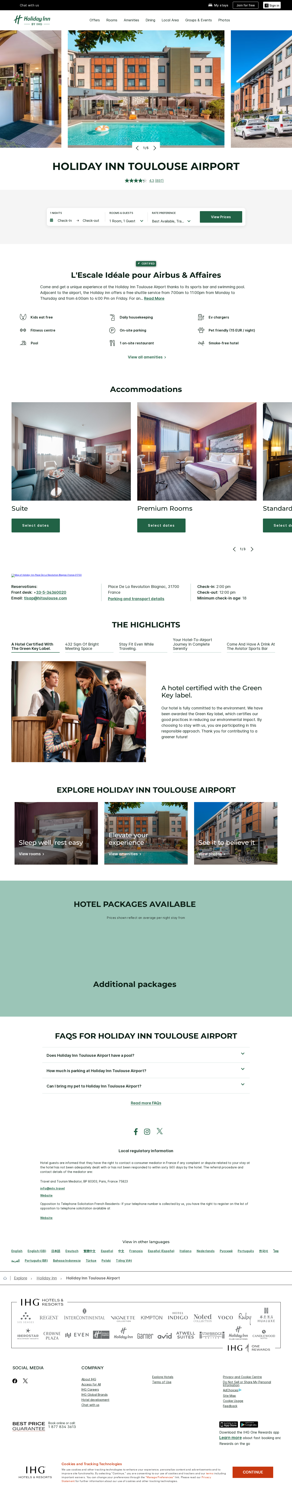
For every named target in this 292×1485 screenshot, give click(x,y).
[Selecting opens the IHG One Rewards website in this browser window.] (249, 1348)
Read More (154, 298)
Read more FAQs (146, 1103)
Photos (224, 20)
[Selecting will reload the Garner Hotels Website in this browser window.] (145, 1335)
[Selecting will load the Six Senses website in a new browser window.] (26, 1317)
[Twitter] (25, 1381)
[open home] (6, 1278)
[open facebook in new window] (133, 1132)
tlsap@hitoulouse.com (45, 598)
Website (46, 1195)
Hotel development (95, 1400)
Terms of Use (161, 1382)
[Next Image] (154, 148)
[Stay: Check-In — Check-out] (75, 220)
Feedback (230, 1406)
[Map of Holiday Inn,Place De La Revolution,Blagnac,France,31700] (46, 575)
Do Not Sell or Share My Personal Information (247, 1383)
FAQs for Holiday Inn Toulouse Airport (146, 1036)
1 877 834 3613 (62, 1427)
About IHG (88, 1379)
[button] (272, 5)
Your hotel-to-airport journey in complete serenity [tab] (192, 644)
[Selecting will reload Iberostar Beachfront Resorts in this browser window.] (28, 1335)
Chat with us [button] (29, 5)
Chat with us (90, 1405)
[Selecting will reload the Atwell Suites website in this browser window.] (185, 1335)
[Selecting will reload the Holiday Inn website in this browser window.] (123, 1335)
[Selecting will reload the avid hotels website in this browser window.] (165, 1335)
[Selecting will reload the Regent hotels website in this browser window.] (49, 1317)
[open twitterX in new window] (157, 1132)
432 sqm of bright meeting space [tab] (82, 646)
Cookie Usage (233, 1401)
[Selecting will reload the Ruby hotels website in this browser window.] (245, 1317)
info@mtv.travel (52, 1188)
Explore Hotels (162, 1377)
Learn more (230, 1437)
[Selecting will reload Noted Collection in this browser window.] (203, 1317)
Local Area (170, 20)
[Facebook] (15, 1381)
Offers (95, 20)
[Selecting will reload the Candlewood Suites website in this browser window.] (263, 1335)
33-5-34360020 (51, 592)
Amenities (131, 20)
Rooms (111, 20)
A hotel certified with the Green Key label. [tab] (32, 646)
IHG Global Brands (94, 1394)
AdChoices (230, 1390)
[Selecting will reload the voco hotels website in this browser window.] (225, 1317)
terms (210, 1473)
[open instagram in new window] (145, 1132)
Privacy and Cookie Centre (242, 1377)
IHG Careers (90, 1389)
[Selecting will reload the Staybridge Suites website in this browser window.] (212, 1335)
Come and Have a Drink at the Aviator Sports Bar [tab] (251, 646)
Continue (253, 1472)
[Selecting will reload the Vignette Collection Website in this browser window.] (123, 1317)
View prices (221, 217)
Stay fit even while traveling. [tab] (136, 646)
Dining (150, 20)
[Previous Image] (137, 148)
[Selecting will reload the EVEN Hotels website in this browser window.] (77, 1335)
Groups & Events (198, 20)
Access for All (91, 1384)
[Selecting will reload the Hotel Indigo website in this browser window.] (178, 1317)
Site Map (229, 1395)
